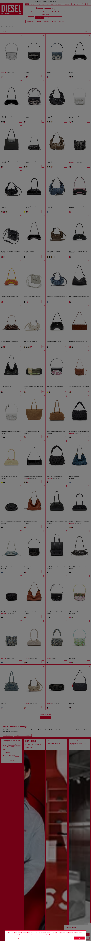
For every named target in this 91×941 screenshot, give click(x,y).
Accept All (79, 938)
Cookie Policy (55, 934)
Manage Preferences (33, 934)
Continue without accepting (12, 938)
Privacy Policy (47, 934)
